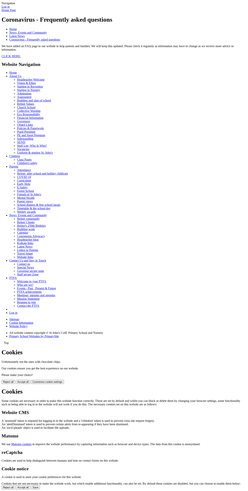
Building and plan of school (34, 100)
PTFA (13, 278)
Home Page (9, 10)
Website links (25, 257)
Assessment (24, 97)
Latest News (17, 36)
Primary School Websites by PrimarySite (34, 336)
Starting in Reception (30, 86)
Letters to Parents (27, 250)
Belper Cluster (26, 222)
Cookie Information (21, 322)
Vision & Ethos (26, 83)
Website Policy (18, 326)
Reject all (8, 381)
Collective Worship (28, 111)
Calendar (22, 232)
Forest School (25, 191)
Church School (26, 107)
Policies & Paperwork (30, 128)
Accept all (23, 381)
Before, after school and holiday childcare (42, 173)
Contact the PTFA (28, 305)
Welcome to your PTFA (31, 281)
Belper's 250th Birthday (31, 225)
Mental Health (25, 197)
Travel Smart (25, 253)
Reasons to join (26, 302)
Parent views (25, 201)
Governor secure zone (30, 271)
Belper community (28, 218)
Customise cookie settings (47, 381)
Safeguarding (25, 138)
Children (14, 156)
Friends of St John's (29, 194)
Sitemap (14, 319)
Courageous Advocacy (31, 236)
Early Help (23, 184)
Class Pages (24, 159)
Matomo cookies (21, 444)
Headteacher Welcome (31, 79)
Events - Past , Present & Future (36, 288)
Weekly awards (26, 211)
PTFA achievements (29, 291)
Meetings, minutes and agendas (36, 295)
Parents (13, 166)
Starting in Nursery (28, 90)
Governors (23, 121)
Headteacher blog (28, 239)
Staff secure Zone (28, 274)
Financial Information (30, 117)
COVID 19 (24, 177)
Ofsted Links (25, 124)
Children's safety (27, 163)
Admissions (24, 93)
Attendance (24, 170)
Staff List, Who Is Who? (32, 145)
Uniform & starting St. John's (35, 152)
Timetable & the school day (34, 208)
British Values (25, 104)
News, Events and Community (28, 32)
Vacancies (23, 149)
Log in (6, 6)
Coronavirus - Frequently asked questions (34, 39)
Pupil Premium (26, 131)
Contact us (23, 264)
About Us (15, 76)
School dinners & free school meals (38, 204)
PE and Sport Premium (31, 135)
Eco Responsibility (28, 114)
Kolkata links (25, 243)
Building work (26, 229)
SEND (21, 142)
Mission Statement (28, 298)
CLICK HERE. (11, 56)
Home (13, 29)
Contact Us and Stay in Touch (27, 260)
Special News (25, 267)
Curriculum (24, 180)
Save (35, 487)
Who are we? (25, 284)
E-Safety (22, 187)
